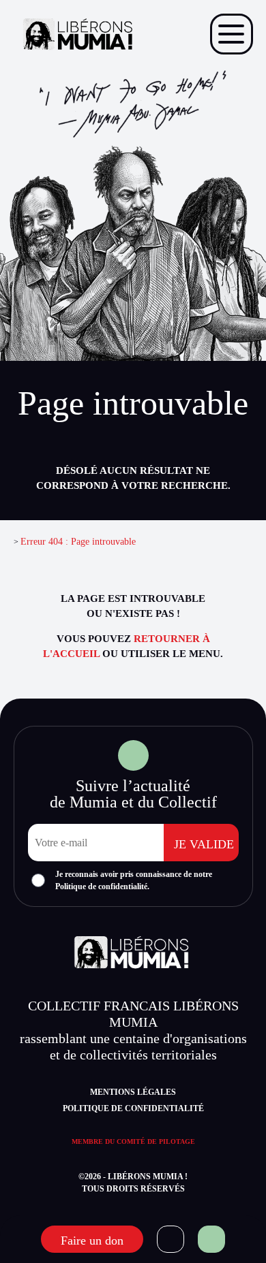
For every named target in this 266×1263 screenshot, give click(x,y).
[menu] (231, 34)
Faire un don (92, 1240)
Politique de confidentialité (133, 1108)
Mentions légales (133, 1092)
